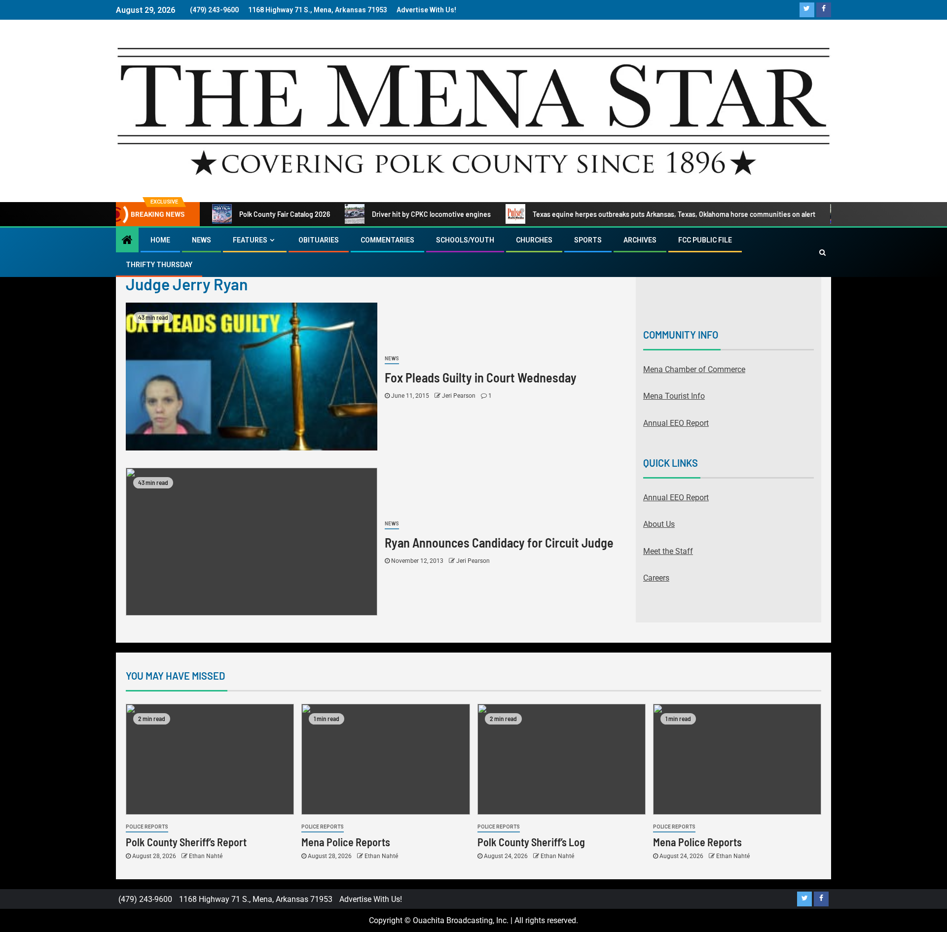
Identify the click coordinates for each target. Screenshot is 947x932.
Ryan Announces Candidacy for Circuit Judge (499, 542)
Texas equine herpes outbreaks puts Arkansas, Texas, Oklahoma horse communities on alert (674, 214)
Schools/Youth (465, 240)
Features (250, 240)
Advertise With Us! (426, 10)
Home (160, 240)
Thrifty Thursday (159, 265)
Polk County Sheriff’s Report (186, 841)
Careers (656, 578)
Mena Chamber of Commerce (694, 369)
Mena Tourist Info (674, 396)
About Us (659, 524)
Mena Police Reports (345, 841)
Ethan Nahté (205, 856)
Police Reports (147, 826)
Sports (588, 240)
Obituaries (318, 240)
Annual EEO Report (676, 423)
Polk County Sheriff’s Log (531, 841)
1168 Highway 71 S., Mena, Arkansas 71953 (317, 10)
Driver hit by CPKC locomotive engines (431, 214)
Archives (639, 240)
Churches (534, 240)
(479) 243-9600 (214, 10)
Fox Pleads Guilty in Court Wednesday (481, 377)
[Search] (822, 252)
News (201, 240)
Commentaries (387, 240)
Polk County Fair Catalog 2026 (284, 214)
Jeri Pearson (459, 395)
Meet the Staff (668, 551)
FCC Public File (705, 240)
